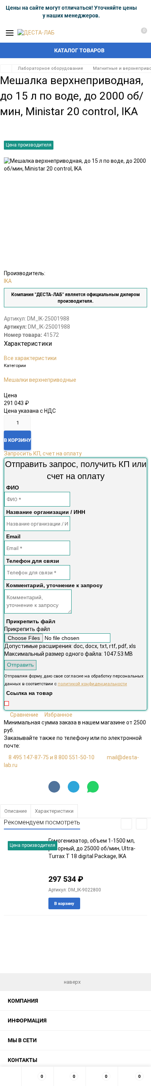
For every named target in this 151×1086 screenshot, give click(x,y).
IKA (8, 281)
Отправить (20, 665)
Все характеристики (30, 358)
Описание (15, 811)
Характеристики (54, 811)
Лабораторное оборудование (50, 68)
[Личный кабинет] (126, 33)
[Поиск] (112, 33)
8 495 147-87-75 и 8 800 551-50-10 (51, 757)
